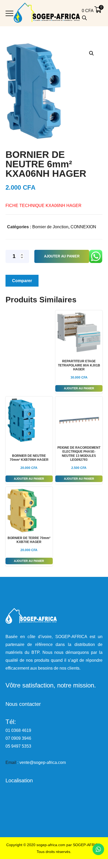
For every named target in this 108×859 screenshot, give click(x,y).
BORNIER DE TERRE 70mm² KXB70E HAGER (29, 540)
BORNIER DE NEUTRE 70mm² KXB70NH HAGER (29, 458)
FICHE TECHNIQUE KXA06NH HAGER (44, 205)
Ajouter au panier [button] (79, 388)
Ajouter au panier (61, 256)
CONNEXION (83, 227)
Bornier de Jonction (50, 227)
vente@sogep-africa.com (42, 762)
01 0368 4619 (18, 730)
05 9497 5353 (18, 746)
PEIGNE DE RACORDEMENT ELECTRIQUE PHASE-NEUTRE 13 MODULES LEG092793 (78, 454)
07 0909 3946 (18, 738)
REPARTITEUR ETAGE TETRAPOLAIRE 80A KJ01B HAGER (79, 365)
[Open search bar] (84, 17)
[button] (91, 53)
